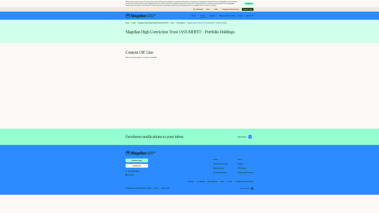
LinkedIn (131, 175)
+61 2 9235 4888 (133, 171)
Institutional (199, 9)
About (240, 159)
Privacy (156, 188)
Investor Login (248, 9)
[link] (128, 23)
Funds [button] (202, 16)
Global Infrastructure (220, 164)
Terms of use (165, 188)
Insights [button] (212, 16)
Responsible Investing (227, 16)
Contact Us (137, 166)
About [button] (193, 16)
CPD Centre (242, 168)
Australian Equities (220, 172)
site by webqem (245, 188)
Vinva (208, 9)
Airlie (216, 9)
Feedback (201, 181)
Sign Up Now (242, 137)
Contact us (249, 3)
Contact (241, 16)
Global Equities (218, 168)
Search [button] (248, 16)
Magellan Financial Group (231, 9)
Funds (215, 159)
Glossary (191, 181)
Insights (240, 164)
